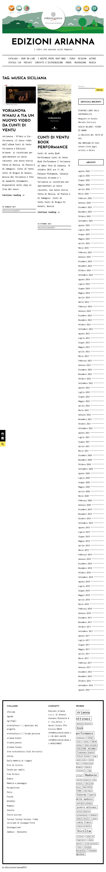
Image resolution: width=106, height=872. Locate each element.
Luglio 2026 (84, 176)
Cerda (78, 741)
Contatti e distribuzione (49, 62)
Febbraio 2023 (85, 361)
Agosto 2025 (84, 225)
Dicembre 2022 (85, 370)
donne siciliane (90, 745)
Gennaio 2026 (84, 203)
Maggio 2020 (84, 487)
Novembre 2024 (85, 266)
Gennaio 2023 (84, 365)
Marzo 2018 (83, 604)
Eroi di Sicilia (14, 765)
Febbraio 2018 (85, 609)
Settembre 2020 (85, 469)
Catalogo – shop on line (21, 58)
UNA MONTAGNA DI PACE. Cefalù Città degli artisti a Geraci (89, 146)
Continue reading (13, 195)
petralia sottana (84, 803)
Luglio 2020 (84, 478)
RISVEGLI (11, 801)
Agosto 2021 (84, 433)
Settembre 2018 (85, 577)
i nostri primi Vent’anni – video (56, 58)
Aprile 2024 (84, 297)
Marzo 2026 (83, 194)
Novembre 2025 (85, 212)
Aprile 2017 (84, 654)
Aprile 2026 (84, 189)
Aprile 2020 (84, 491)
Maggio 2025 (84, 239)
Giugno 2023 (84, 342)
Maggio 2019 (84, 541)
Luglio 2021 (84, 437)
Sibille (10, 810)
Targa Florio (81, 840)
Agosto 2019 (84, 527)
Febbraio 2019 (85, 554)
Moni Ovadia (88, 790)
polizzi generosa (83, 811)
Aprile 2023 (84, 352)
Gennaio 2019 (84, 559)
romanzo (94, 818)
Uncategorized (13, 827)
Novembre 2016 (85, 676)
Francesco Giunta (85, 752)
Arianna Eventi (14, 738)
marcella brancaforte (83, 780)
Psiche (10, 797)
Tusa (79, 847)
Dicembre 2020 (85, 455)
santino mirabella (83, 826)
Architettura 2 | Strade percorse (23, 733)
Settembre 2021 (85, 428)
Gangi (94, 756)
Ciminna (86, 741)
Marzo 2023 (83, 356)
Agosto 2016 (84, 690)
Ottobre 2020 (84, 464)
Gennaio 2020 (84, 505)
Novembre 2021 (85, 419)
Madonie (91, 775)
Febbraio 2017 (85, 663)
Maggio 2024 (84, 293)
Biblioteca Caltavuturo (84, 723)
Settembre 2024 (85, 275)
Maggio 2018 (84, 595)
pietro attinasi (87, 807)
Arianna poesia (14, 742)
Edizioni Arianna (53, 42)
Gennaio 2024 (84, 311)
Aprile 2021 (84, 446)
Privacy (28, 62)
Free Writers (13, 774)
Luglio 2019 (84, 532)
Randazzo (94, 815)
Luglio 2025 (84, 230)
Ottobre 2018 (84, 572)
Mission (82, 58)
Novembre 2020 (85, 460)
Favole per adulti (16, 770)
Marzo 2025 (83, 248)
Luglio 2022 (84, 392)
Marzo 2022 (83, 410)
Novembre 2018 (85, 568)
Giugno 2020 (84, 482)
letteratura (80, 770)
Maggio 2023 (84, 347)
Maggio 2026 (84, 185)
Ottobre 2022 (84, 379)
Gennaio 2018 (84, 613)
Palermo (81, 794)
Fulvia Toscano (83, 756)
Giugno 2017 (84, 645)
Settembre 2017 (85, 631)
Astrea (10, 756)
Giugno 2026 (84, 180)
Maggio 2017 (84, 649)
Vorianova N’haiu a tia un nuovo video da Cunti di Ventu (18, 120)
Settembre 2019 (85, 523)
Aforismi (11, 712)
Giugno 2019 (84, 536)
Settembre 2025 (85, 221)
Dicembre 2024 (85, 261)
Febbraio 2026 (85, 198)
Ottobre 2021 (84, 424)
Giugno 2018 (84, 591)
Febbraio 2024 (85, 306)
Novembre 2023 (85, 320)
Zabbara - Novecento (17, 832)
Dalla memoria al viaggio (19, 761)
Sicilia (84, 831)
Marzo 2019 (83, 550)
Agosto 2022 (84, 388)
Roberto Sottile (83, 818)
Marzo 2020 (83, 496)
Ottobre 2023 (84, 324)
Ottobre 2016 (84, 681)
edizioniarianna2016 (11, 210)
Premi (69, 62)
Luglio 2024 (84, 284)
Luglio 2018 (84, 586)
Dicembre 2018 (85, 563)
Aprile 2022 (84, 406)
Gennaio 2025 (84, 257)
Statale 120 (14, 62)
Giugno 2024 (84, 288)
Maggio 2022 (84, 401)
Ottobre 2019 (84, 518)
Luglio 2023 (84, 338)
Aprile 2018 (84, 600)
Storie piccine (14, 815)
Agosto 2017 (84, 636)
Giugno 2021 (84, 442)
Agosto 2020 (84, 473)
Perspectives (13, 788)
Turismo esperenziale (91, 843)
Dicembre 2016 (85, 672)
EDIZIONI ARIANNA (86, 748)
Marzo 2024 (83, 302)
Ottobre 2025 (84, 216)
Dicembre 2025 (85, 207)
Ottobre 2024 (84, 270)
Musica (92, 62)
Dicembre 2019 (85, 509)
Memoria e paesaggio (17, 783)
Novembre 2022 (85, 374)
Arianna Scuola (14, 747)
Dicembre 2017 (85, 618)
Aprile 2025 (84, 243)
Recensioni (80, 62)
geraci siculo (81, 760)
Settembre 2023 (85, 329)
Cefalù (90, 738)
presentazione (82, 815)
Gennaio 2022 (84, 415)
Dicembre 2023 (85, 315)
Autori (92, 58)
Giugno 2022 (84, 397)
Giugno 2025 (84, 234)
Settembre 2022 (85, 383)
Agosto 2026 (84, 171)
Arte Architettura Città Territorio (24, 751)
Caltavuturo (80, 738)
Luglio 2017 (84, 640)
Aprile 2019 (84, 545)
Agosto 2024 (84, 279)
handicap (87, 767)
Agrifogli (11, 721)
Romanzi (10, 806)
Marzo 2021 (83, 451)
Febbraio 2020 (85, 500)
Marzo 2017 (83, 658)
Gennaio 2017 (84, 667)
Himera (10, 779)
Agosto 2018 (84, 582)
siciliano (80, 836)
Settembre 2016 (85, 685)
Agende (10, 716)
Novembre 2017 (85, 622)
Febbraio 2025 (85, 252)
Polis (9, 792)
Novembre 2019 (85, 514)
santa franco (84, 822)
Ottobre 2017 (84, 627)
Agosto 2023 (84, 333)
